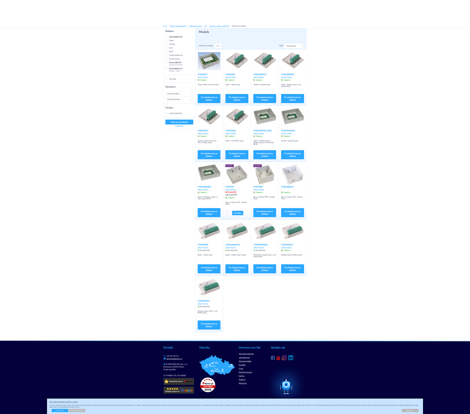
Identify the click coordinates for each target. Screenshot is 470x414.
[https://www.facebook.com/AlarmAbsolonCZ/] (273, 358)
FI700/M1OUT (203, 130)
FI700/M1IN (230, 74)
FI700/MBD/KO (287, 186)
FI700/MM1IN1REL (260, 244)
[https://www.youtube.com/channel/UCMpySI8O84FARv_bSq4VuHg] (278, 358)
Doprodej (172, 79)
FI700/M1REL (230, 130)
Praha (171, 40)
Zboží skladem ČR (175, 36)
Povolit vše (60, 410)
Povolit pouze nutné (77, 410)
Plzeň (171, 51)
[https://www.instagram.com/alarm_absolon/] (284, 357)
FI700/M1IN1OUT (260, 74)
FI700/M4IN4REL (288, 130)
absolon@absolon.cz (174, 358)
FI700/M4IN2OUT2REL (262, 130)
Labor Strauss (175, 113)
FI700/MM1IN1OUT (232, 244)
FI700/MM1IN (203, 244)
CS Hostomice (174, 59)
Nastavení (410, 410)
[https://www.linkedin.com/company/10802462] (290, 357)
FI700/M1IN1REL (287, 74)
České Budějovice (176, 55)
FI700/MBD (258, 186)
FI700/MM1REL (204, 300)
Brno (171, 48)
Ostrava (172, 44)
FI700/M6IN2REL (205, 186)
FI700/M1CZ (202, 74)
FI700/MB (229, 186)
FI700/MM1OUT (287, 244)
